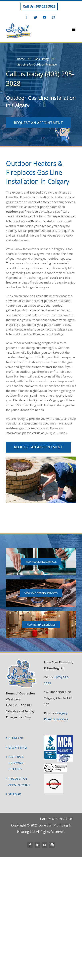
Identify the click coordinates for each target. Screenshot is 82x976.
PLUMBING (16, 738)
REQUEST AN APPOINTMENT (19, 781)
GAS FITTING (17, 747)
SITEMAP (14, 794)
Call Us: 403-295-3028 (39, 6)
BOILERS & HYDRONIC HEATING (16, 763)
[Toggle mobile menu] (74, 29)
